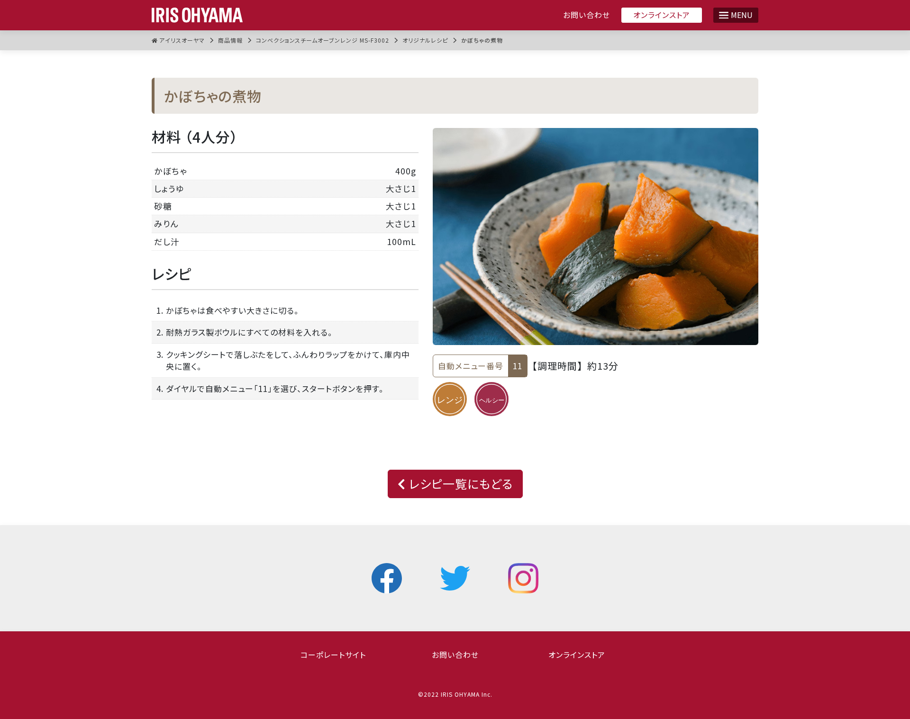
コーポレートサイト (333, 654)
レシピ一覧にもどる (459, 483)
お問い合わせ (586, 15)
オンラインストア (661, 14)
